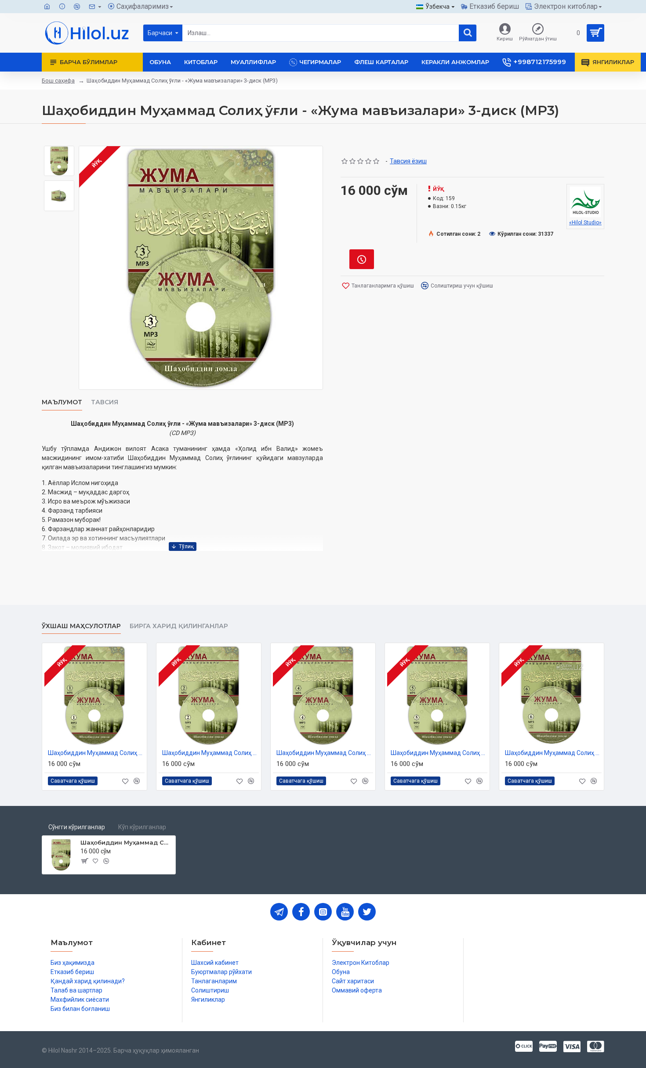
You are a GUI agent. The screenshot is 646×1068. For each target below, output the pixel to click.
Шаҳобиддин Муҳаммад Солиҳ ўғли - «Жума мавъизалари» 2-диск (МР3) (210, 752)
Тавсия (104, 402)
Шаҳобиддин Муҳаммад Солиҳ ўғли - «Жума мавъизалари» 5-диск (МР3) (439, 752)
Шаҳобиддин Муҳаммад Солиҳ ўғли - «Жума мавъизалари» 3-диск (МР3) (126, 842)
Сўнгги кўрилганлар (76, 827)
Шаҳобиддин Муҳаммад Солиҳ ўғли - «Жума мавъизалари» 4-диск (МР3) (324, 752)
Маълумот (62, 402)
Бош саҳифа (58, 80)
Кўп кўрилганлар (142, 827)
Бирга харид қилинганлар (179, 626)
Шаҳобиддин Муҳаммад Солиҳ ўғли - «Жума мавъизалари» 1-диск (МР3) (96, 752)
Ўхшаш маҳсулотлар (81, 626)
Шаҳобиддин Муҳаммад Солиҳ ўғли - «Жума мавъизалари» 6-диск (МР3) (553, 752)
